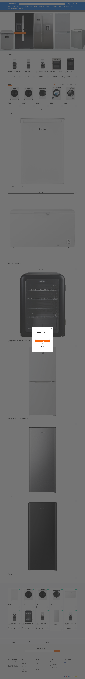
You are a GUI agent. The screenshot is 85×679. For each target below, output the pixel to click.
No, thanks (42, 343)
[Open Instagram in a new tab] (43, 346)
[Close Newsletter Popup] (51, 328)
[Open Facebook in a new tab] (41, 346)
